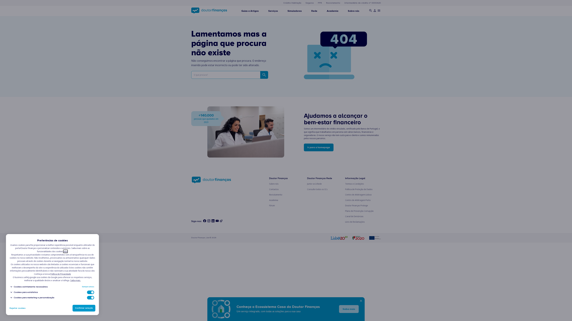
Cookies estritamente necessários (31, 286)
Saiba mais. (75, 280)
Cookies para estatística (26, 292)
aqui (65, 251)
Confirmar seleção (84, 308)
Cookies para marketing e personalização (34, 297)
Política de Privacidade (60, 274)
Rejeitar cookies (17, 308)
